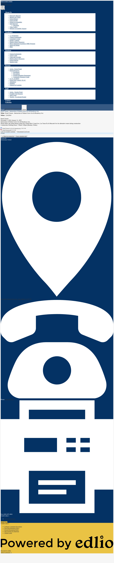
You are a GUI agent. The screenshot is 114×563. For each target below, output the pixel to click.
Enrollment (16, 72)
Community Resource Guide (21, 77)
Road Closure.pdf (6, 130)
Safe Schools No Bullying (11, 531)
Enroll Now (4, 522)
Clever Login (13, 55)
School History (14, 19)
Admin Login (8, 533)
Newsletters (16, 74)
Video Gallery (14, 27)
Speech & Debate (15, 45)
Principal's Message (15, 16)
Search (3, 109)
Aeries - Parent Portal (16, 69)
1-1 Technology (14, 35)
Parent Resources (14, 70)
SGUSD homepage (9, 519)
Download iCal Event (23, 131)
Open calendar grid (21, 136)
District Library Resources (17, 42)
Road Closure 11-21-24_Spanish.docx (11, 128)
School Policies (14, 60)
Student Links (13, 62)
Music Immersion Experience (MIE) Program (22, 43)
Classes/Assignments (15, 37)
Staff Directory (14, 24)
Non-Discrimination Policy (11, 528)
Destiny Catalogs (14, 40)
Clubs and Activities (15, 57)
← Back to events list (8, 136)
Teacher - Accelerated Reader (18, 97)
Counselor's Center (15, 39)
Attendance (13, 82)
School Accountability (16, 22)
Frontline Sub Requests (16, 94)
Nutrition (12, 83)
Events (3, 133)
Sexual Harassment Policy (11, 530)
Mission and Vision (15, 17)
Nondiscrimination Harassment (22, 75)
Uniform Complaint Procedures (13, 526)
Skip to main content (6, 1)
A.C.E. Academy (14, 78)
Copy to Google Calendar (8, 131)
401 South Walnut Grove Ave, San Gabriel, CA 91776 (16, 299)
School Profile (14, 20)
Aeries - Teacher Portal (16, 92)
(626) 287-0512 (9, 399)
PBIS (11, 47)
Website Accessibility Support (18, 28)
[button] (8, 12)
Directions (16, 25)
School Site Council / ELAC (18, 80)
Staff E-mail (13, 95)
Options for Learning (15, 85)
